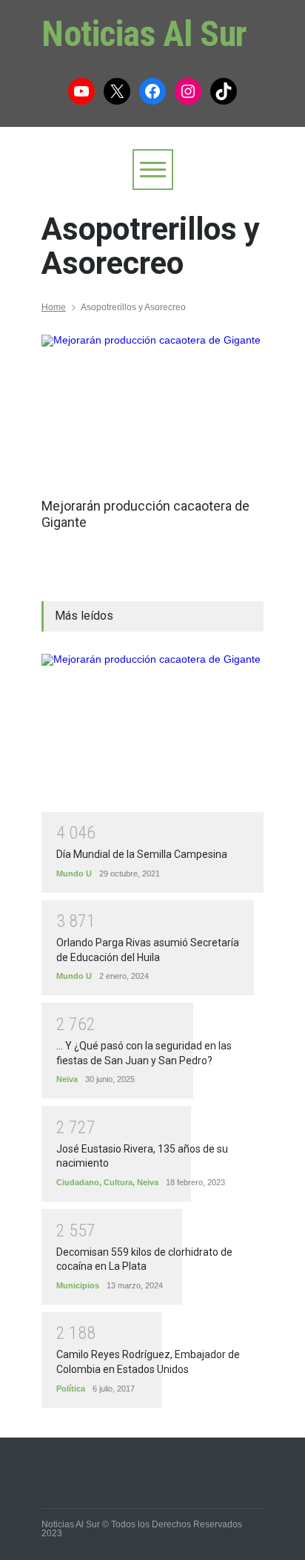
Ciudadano (77, 1182)
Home (53, 307)
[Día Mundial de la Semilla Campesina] (152, 733)
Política (70, 1388)
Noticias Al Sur (144, 34)
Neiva (67, 1079)
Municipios (77, 1285)
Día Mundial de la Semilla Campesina (141, 854)
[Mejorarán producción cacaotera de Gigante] (152, 409)
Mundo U (74, 873)
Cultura (118, 1182)
